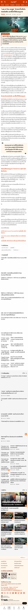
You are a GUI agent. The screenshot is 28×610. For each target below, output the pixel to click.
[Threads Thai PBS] (10, 593)
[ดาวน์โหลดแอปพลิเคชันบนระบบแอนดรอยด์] (12, 578)
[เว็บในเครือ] (2, 2)
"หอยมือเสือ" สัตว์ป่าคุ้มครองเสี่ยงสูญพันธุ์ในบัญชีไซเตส (13, 241)
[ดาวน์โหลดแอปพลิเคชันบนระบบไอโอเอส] (12, 574)
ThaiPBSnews (15, 250)
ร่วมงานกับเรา (3, 567)
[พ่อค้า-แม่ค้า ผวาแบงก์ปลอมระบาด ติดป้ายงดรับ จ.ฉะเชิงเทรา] (7, 541)
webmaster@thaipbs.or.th (11, 588)
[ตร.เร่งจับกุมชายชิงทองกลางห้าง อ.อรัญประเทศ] (21, 527)
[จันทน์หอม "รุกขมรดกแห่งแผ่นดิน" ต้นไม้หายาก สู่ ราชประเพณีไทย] (5, 454)
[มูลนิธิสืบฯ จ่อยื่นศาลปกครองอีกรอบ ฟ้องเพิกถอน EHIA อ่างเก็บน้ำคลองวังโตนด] (5, 481)
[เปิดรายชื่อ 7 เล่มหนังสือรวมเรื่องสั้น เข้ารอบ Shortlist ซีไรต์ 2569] (14, 264)
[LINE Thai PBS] (13, 593)
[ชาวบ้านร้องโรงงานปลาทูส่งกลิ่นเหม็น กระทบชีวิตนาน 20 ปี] (7, 527)
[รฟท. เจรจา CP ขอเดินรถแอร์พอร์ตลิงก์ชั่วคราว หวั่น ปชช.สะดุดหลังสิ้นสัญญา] (14, 304)
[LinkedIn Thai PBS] (24, 593)
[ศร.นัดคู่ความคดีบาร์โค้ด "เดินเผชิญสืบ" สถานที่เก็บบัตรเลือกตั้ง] (5, 352)
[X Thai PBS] (5, 593)
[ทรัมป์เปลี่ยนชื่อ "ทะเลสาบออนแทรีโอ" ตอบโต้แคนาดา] (14, 499)
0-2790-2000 (5, 587)
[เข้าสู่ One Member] (26, 2)
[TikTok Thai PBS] (18, 593)
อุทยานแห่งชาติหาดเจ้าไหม (6, 250)
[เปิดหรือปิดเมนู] (23, 2)
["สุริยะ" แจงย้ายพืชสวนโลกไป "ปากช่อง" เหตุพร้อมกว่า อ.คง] (5, 346)
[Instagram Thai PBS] (8, 593)
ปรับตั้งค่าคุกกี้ (16, 567)
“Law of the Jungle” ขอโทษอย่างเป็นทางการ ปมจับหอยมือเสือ (13, 237)
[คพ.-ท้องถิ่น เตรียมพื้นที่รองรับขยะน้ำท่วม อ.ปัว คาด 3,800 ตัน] (5, 468)
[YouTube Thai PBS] (16, 593)
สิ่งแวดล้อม (3, 14)
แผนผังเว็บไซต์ (3, 561)
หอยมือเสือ (12, 247)
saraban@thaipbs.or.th (17, 590)
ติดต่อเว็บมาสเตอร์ (17, 563)
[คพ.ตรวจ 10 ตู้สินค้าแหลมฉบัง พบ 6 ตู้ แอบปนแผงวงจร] (5, 447)
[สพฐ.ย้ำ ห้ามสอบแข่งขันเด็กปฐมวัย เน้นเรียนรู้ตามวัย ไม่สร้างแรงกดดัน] (5, 359)
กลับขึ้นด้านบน (22, 557)
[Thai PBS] (14, 2)
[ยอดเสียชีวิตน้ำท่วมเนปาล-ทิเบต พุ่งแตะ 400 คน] (21, 541)
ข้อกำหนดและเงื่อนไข (18, 561)
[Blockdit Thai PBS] (21, 593)
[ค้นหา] (4, 2)
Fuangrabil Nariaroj (7, 55)
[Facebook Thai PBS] (2, 593)
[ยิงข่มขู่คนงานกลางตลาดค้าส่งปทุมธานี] (21, 515)
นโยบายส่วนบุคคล (4, 565)
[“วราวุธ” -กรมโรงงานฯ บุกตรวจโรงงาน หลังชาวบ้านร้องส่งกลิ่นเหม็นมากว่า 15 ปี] (5, 365)
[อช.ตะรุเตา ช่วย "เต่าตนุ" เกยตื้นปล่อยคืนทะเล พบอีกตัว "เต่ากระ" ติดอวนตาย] (5, 460)
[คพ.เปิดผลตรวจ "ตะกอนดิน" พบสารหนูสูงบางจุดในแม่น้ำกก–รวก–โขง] (5, 474)
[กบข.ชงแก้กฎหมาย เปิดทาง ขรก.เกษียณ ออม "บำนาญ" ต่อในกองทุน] (14, 324)
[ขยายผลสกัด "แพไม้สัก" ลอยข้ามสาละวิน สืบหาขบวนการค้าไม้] (14, 405)
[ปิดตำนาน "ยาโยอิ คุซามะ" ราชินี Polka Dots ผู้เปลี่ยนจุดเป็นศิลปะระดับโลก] (14, 284)
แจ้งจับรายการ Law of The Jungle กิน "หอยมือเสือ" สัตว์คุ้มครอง (13, 232)
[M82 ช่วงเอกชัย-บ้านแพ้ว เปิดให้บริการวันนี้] (7, 515)
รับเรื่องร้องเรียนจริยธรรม (18, 565)
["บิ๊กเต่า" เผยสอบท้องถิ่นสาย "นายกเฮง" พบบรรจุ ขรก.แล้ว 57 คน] (5, 339)
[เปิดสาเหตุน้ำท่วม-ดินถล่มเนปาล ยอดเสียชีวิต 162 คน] (14, 428)
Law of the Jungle (5, 247)
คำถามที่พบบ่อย (4, 563)
